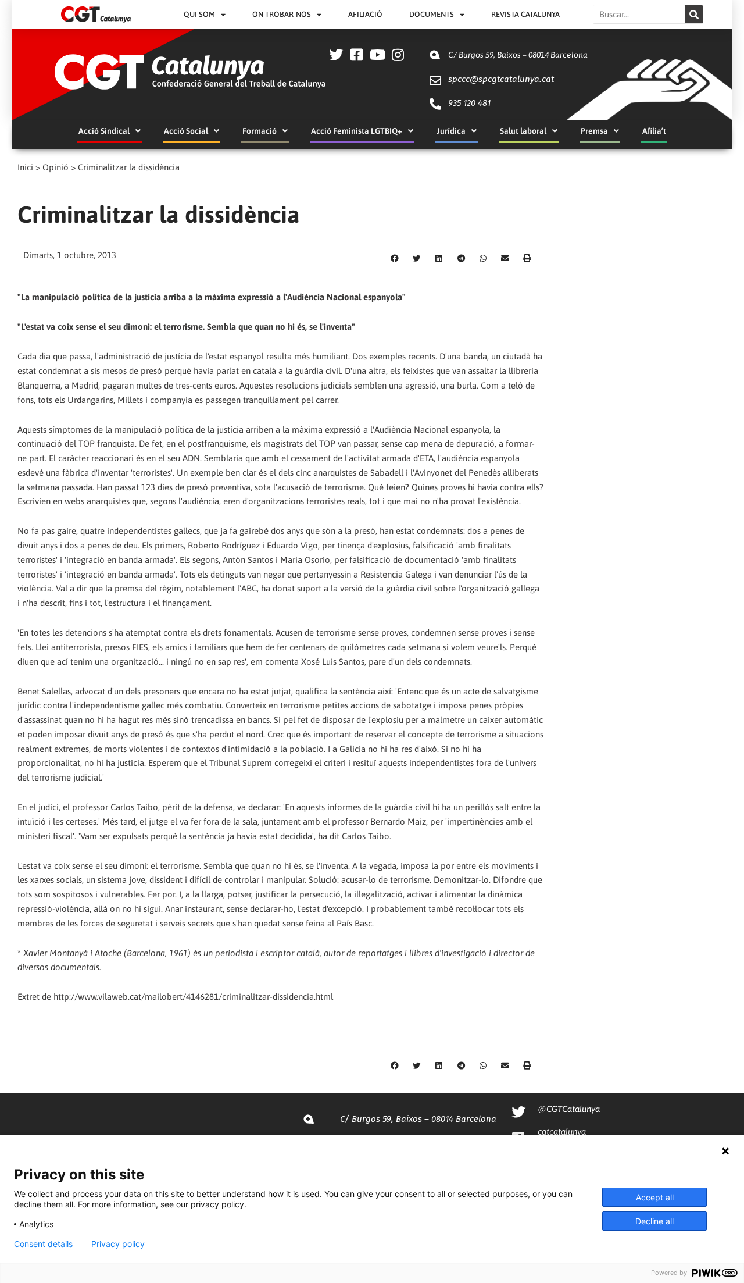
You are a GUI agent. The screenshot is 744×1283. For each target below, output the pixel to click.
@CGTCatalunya (569, 1109)
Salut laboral (523, 131)
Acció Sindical (104, 131)
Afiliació (365, 14)
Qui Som (199, 14)
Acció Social (186, 131)
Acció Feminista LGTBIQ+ (356, 131)
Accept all (655, 1197)
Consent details (43, 1244)
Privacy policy (118, 1244)
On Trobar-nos (281, 14)
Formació (259, 131)
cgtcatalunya (562, 1131)
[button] (394, 258)
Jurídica (451, 131)
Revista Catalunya (525, 14)
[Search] (694, 14)
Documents (431, 14)
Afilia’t (654, 131)
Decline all (654, 1221)
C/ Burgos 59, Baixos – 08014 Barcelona (518, 54)
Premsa (594, 131)
